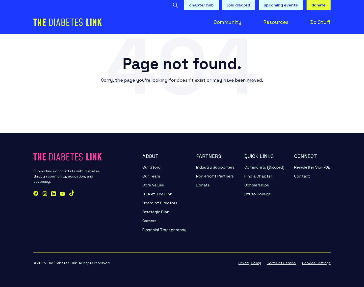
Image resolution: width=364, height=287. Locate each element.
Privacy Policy (249, 263)
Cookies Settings (316, 263)
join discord (238, 5)
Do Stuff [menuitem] (320, 22)
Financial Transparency (164, 229)
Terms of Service (281, 263)
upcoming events (281, 5)
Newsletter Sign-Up (312, 167)
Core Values (153, 185)
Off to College (257, 194)
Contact (302, 176)
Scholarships (256, 185)
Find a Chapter (258, 176)
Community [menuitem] (227, 22)
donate (319, 5)
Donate (203, 185)
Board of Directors (159, 203)
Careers (149, 220)
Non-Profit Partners (215, 176)
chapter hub (201, 5)
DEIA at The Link (157, 194)
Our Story (151, 167)
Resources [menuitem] (275, 22)
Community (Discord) (264, 167)
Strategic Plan (155, 212)
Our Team (151, 176)
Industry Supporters (215, 167)
